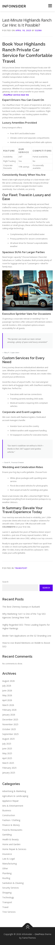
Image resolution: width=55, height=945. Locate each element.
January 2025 (8, 772)
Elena (38, 30)
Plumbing (6, 873)
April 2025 (7, 758)
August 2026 (8, 680)
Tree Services (9, 911)
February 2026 (9, 709)
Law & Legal (8, 858)
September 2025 (10, 734)
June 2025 (7, 748)
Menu (49, 5)
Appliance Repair (10, 800)
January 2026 (8, 714)
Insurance (7, 854)
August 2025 (8, 738)
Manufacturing (9, 863)
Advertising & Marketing (14, 791)
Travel (5, 907)
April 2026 (7, 700)
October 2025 (9, 729)
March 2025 (8, 762)
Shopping (6, 892)
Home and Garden (11, 844)
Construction (8, 815)
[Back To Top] (27, 927)
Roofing (6, 878)
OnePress (39, 934)
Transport (21, 568)
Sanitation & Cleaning (13, 883)
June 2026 (7, 690)
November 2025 (10, 724)
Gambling (7, 834)
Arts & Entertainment (12, 805)
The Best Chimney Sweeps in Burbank (21, 606)
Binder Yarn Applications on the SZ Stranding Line (26, 635)
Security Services (10, 887)
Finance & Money (11, 825)
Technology (8, 897)
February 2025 (9, 767)
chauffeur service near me (16, 95)
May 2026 (7, 695)
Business (6, 810)
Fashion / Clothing (11, 820)
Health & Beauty (10, 839)
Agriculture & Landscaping (15, 796)
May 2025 (7, 753)
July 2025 (6, 743)
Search (5, 582)
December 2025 (10, 719)
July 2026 (6, 685)
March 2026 (8, 705)
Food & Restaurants (12, 829)
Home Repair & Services (14, 849)
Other (5, 868)
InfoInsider (14, 6)
